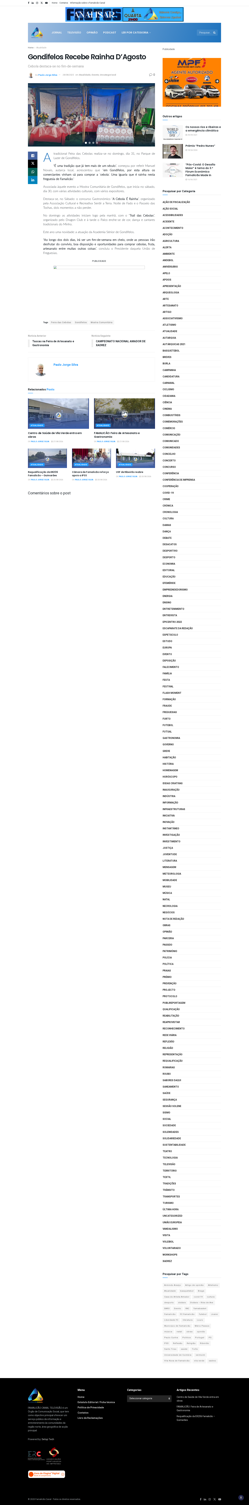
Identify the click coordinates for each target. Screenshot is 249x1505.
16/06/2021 (192, 179)
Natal (166, 899)
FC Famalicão (187, 1314)
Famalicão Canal (43, 1499)
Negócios (169, 912)
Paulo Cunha (171, 1337)
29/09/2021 (192, 135)
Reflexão (168, 1041)
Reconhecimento (174, 1028)
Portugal (199, 1337)
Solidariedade (172, 1138)
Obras (166, 925)
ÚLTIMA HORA (171, 1209)
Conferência (171, 473)
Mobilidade (170, 880)
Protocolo (170, 996)
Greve (166, 751)
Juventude (170, 854)
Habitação (169, 757)
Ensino (167, 602)
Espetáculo (170, 635)
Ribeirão (204, 1343)
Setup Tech (48, 1439)
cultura (211, 1296)
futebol (203, 1314)
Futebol (168, 725)
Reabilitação (171, 1016)
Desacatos (170, 544)
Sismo (166, 1112)
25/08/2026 (58, 479)
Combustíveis (171, 415)
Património (170, 951)
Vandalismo (170, 1229)
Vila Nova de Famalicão (177, 1360)
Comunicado (171, 441)
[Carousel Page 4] (97, 143)
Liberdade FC (171, 1320)
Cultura (168, 518)
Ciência (167, 402)
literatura (188, 1320)
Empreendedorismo (175, 590)
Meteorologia (172, 874)
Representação (172, 1054)
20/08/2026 (102, 479)
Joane (214, 1314)
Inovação (168, 822)
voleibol (168, 1242)
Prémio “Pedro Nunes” (200, 146)
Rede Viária (170, 1035)
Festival (168, 686)
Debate (167, 538)
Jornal (56, 32)
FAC (187, 1308)
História (168, 764)
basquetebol (187, 1291)
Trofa (195, 1349)
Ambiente (169, 254)
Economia (169, 564)
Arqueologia (171, 292)
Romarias (169, 1067)
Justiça (168, 848)
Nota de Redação (173, 919)
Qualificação (171, 1009)
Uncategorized (108, 74)
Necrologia (170, 906)
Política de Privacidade (91, 1407)
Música (167, 893)
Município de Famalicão (177, 1326)
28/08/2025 (68, 74)
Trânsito (169, 1190)
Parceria (168, 938)
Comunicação (171, 435)
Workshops (170, 1255)
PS (210, 1337)
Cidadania (169, 396)
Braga (201, 1291)
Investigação (171, 835)
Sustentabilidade (174, 1145)
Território (170, 1171)
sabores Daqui (172, 1080)
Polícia (167, 957)
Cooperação (171, 486)
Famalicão (170, 1314)
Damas (167, 525)
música (168, 1331)
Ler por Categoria (135, 32)
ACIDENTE (168, 221)
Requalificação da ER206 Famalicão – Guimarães (43, 473)
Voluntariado (172, 1248)
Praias (167, 970)
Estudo (167, 641)
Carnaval (169, 383)
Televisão (74, 32)
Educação (169, 577)
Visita (166, 1235)
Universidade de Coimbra (177, 1355)
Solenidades (171, 1132)
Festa (166, 680)
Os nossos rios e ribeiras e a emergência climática (203, 128)
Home (54, 2)
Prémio (167, 977)
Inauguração (171, 790)
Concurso (169, 467)
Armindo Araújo (172, 1285)
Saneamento (171, 1087)
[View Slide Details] (124, 14)
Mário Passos (202, 1326)
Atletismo (169, 325)
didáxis (182, 1302)
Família (167, 673)
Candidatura (171, 376)
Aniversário (170, 267)
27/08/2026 (58, 441)
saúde (184, 1349)
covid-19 (198, 1296)
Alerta (167, 247)
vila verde (199, 1360)
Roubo (167, 1074)
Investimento (171, 841)
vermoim (200, 1355)
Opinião (92, 32)
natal (179, 1331)
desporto (169, 1302)
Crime (166, 499)
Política (168, 964)
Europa (167, 647)
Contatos (63, 2)
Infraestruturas (174, 809)
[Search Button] (215, 33)
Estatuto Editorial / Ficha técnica (96, 1402)
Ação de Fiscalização (176, 202)
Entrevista (170, 615)
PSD (166, 1343)
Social (167, 1119)
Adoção (167, 234)
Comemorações (173, 422)
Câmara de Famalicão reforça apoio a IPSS (90, 473)
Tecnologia (170, 1158)
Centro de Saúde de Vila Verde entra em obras (55, 435)
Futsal (167, 731)
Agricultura (171, 241)
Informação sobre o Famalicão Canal (87, 2)
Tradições (169, 1183)
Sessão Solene (172, 1106)
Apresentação (172, 286)
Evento (95, 74)
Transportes (171, 1196)
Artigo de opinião (194, 1285)
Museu (167, 886)
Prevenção (170, 983)
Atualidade (41, 47)
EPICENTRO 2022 (172, 622)
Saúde (166, 1093)
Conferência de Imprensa (179, 480)
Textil (167, 1177)
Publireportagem (174, 1003)
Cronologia (170, 512)
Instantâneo (171, 828)
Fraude (167, 706)
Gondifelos (81, 322)
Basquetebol (171, 351)
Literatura (170, 861)
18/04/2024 (192, 150)
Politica (186, 1337)
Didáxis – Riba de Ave (201, 1302)
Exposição (169, 661)
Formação (169, 699)
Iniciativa (169, 815)
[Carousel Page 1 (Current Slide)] (86, 143)
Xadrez (167, 1261)
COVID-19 (168, 493)
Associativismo (173, 318)
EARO (167, 1308)
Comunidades (171, 447)
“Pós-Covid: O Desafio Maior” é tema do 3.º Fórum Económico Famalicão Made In (200, 170)
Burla (166, 363)
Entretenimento (173, 609)
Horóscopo (170, 777)
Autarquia (169, 338)
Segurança (170, 1100)
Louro (200, 1320)
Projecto (169, 990)
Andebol (168, 260)
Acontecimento (173, 228)
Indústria (169, 796)
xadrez (212, 1360)
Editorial (169, 570)
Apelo (166, 273)
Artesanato (170, 305)
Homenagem (170, 770)
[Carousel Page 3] (93, 143)
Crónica (168, 506)
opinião (201, 1331)
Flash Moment (172, 693)
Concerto (169, 460)
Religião (168, 1048)
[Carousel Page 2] (90, 143)
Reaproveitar (171, 1022)
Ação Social (170, 209)
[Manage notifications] (241, 1497)
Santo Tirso (170, 1349)
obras (189, 1331)
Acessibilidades (173, 215)
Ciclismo (168, 389)
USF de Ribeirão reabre (129, 472)
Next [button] (179, 13)
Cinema (167, 409)
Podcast (109, 32)
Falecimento (171, 667)
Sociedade (169, 1125)
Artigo (167, 312)
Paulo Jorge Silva (47, 74)
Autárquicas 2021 (174, 344)
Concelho (169, 454)
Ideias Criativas (173, 783)
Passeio (167, 945)
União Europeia (172, 1222)
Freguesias (170, 712)
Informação (170, 802)
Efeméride (169, 583)
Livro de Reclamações (90, 1418)
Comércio (169, 428)
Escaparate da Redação (178, 628)
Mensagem (169, 867)
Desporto (169, 557)
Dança (167, 531)
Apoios (167, 280)
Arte (166, 299)
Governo (168, 744)
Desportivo (170, 551)
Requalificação (173, 1061)
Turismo (168, 1203)
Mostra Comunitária (101, 322)
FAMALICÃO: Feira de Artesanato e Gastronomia (117, 435)
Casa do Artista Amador (176, 1296)
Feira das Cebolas (61, 322)
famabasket (200, 1308)
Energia (167, 596)
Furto (167, 719)
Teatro (167, 1151)
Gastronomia (171, 738)
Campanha (169, 370)
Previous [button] (69, 13)
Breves (167, 357)
